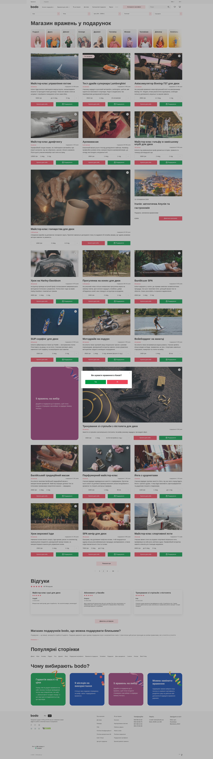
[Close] (129, 372)
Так (96, 382)
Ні (117, 382)
